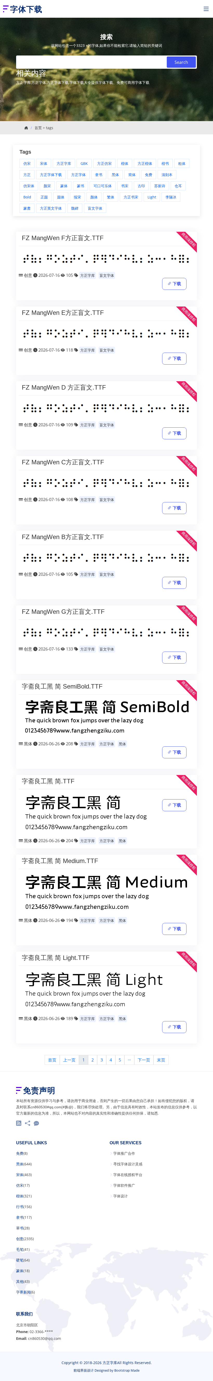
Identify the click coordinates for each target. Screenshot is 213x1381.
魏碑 (74, 208)
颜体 (94, 197)
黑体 (115, 174)
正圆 (44, 197)
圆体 (60, 197)
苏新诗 (159, 185)
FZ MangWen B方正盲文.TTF (63, 536)
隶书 (98, 174)
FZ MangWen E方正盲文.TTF (63, 312)
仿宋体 (28, 185)
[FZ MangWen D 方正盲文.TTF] (106, 408)
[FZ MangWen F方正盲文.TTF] (106, 258)
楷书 (165, 163)
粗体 (181, 163)
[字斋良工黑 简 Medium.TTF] (106, 893)
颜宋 (47, 185)
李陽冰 (170, 197)
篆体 (64, 185)
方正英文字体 (51, 208)
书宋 (124, 185)
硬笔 (19, 1260)
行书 (19, 1207)
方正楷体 (145, 163)
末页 (161, 1060)
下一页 (144, 1060)
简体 (132, 174)
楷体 (124, 163)
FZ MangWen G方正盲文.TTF (63, 611)
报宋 (77, 197)
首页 (38, 127)
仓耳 (178, 185)
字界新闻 (23, 1292)
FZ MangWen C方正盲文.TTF (63, 462)
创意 (28, 275)
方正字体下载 (51, 174)
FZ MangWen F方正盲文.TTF (63, 237)
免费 (148, 174)
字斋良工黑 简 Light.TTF (56, 957)
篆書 (27, 208)
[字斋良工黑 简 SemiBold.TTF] (106, 717)
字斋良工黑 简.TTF (48, 781)
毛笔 (19, 1249)
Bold (27, 197)
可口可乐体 (103, 185)
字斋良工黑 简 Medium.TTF (60, 860)
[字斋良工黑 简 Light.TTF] (93, 990)
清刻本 (167, 174)
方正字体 (78, 174)
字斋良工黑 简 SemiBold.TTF (62, 686)
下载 (176, 284)
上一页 (69, 1060)
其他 (19, 1281)
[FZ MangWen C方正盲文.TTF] (106, 483)
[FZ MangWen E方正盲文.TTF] (106, 333)
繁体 (110, 197)
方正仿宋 (104, 163)
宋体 (43, 163)
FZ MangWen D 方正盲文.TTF (64, 387)
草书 (19, 1228)
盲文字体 (95, 208)
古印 (141, 185)
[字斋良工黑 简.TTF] (86, 813)
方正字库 (64, 163)
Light (152, 197)
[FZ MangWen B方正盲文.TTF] (106, 558)
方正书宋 (131, 197)
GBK (84, 163)
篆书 (80, 185)
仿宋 (27, 163)
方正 (27, 174)
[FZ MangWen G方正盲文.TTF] (106, 632)
